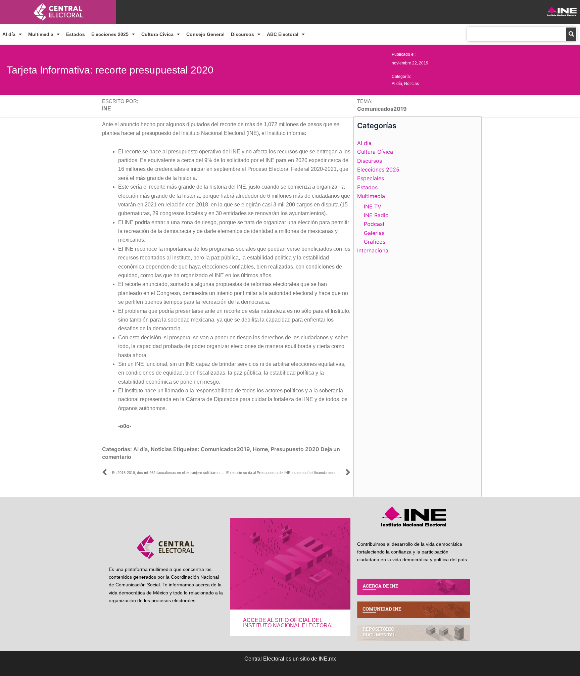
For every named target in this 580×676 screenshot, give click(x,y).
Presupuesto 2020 (295, 449)
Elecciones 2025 (110, 34)
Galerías (374, 233)
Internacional (373, 250)
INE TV (372, 206)
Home (260, 449)
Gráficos (374, 241)
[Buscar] (571, 34)
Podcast (374, 224)
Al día (8, 34)
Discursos (242, 34)
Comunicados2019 (225, 449)
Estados (75, 34)
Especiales (370, 178)
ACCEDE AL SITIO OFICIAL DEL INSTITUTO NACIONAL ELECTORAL (288, 622)
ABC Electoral (282, 34)
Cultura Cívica (157, 34)
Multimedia (40, 34)
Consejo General (205, 34)
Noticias (411, 83)
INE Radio (376, 215)
